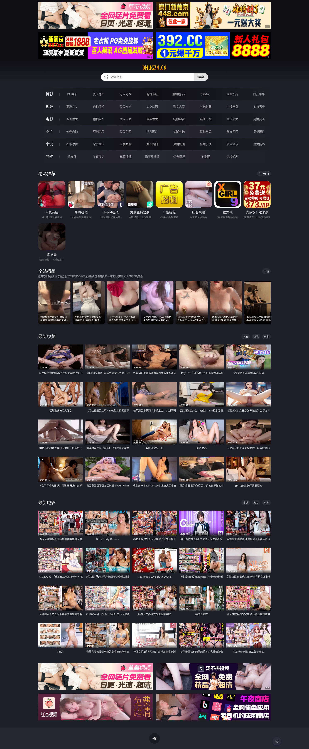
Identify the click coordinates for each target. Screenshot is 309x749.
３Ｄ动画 (152, 107)
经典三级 (205, 119)
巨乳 (256, 336)
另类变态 (259, 119)
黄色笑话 (232, 144)
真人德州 (98, 94)
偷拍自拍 (98, 119)
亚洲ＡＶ (72, 107)
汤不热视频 (152, 157)
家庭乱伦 (98, 144)
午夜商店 (98, 157)
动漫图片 (152, 132)
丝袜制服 (205, 107)
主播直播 (232, 107)
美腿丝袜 (179, 132)
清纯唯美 (205, 132)
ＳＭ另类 (259, 107)
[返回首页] (277, 741)
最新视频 (46, 336)
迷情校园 (179, 144)
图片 (49, 131)
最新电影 (46, 502)
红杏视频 (179, 157)
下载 (266, 271)
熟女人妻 (179, 107)
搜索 (201, 77)
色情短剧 (232, 157)
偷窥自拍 (72, 132)
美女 (245, 336)
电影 (49, 119)
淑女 (256, 502)
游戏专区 (152, 94)
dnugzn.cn (154, 67)
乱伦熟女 (232, 119)
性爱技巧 (259, 144)
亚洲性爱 (72, 119)
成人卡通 (125, 119)
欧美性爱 (152, 119)
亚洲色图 (98, 132)
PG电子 (72, 94)
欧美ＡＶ (125, 107)
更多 (266, 336)
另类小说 (205, 144)
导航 (49, 156)
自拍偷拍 (98, 107)
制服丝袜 (179, 119)
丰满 (245, 502)
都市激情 (72, 144)
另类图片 (259, 132)
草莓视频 (125, 157)
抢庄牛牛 (259, 94)
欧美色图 (125, 132)
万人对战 (125, 94)
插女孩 (72, 157)
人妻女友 (125, 144)
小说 (49, 144)
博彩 (49, 94)
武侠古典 (152, 144)
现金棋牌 (232, 94)
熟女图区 (232, 132)
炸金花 (205, 94)
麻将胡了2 (178, 94)
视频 (49, 106)
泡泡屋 (205, 157)
